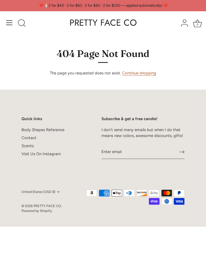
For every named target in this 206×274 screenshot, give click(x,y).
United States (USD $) (38, 192)
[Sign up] (182, 152)
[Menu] (9, 23)
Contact (28, 137)
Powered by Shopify (36, 211)
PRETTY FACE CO (103, 23)
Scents (27, 145)
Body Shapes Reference (42, 129)
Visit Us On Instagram (41, 153)
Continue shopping (139, 73)
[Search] (22, 23)
